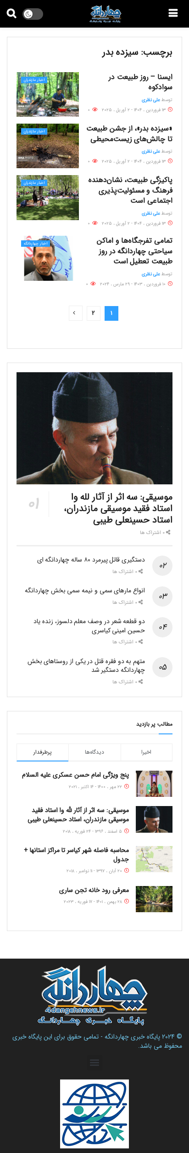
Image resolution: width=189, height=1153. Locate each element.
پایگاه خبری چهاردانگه (132, 1037)
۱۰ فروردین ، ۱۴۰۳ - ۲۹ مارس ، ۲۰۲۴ (133, 284)
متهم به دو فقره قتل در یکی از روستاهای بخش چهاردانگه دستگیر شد (86, 666)
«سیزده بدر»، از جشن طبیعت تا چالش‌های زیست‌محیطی (129, 133)
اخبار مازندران (34, 80)
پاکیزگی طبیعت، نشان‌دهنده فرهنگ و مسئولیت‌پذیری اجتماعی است (130, 190)
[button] (94, 1062)
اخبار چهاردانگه (35, 243)
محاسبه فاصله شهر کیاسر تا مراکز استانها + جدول (76, 854)
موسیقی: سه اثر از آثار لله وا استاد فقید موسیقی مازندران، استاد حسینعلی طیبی (118, 508)
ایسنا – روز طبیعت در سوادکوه (140, 82)
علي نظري (151, 100)
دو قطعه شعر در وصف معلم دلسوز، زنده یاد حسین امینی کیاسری (89, 626)
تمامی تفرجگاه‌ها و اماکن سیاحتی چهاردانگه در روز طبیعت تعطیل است (134, 251)
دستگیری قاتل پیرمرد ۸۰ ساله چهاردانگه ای (91, 560)
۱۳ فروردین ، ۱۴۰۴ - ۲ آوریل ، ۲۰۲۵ (134, 110)
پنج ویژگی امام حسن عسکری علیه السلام (75, 775)
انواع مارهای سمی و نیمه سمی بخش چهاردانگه (85, 590)
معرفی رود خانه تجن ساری (94, 890)
